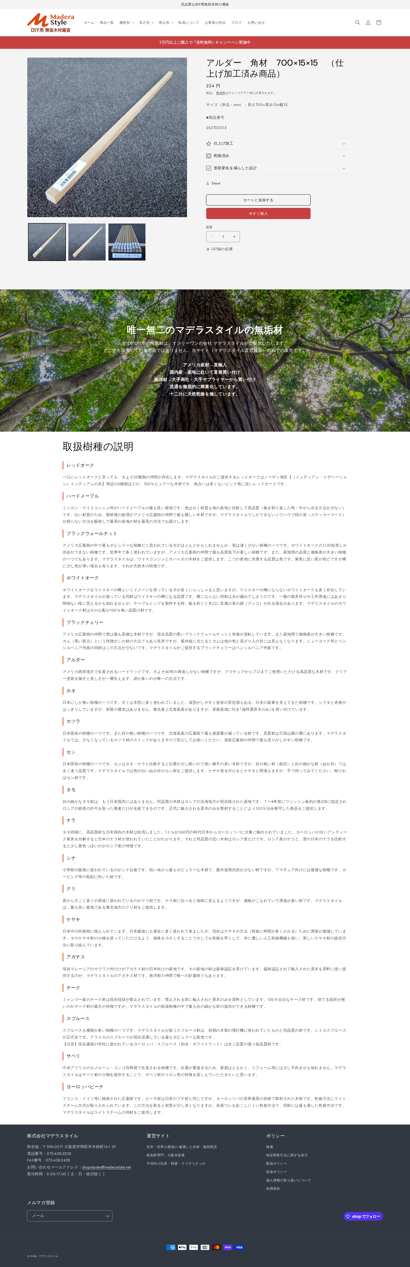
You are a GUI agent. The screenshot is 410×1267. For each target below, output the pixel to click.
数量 (209, 227)
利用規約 (273, 1188)
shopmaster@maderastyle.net (106, 1167)
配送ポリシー (276, 1163)
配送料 (220, 93)
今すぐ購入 (258, 213)
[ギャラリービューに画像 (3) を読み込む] (127, 242)
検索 (269, 1146)
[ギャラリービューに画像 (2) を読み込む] (87, 242)
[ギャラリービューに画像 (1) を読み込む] (47, 242)
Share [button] (216, 183)
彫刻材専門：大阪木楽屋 (166, 1155)
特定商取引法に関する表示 (287, 1155)
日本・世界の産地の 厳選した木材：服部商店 (182, 1146)
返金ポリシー (276, 1172)
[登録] (107, 1216)
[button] (126, 22)
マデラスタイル (48, 1256)
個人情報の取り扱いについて (288, 1180)
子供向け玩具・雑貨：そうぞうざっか (176, 1163)
